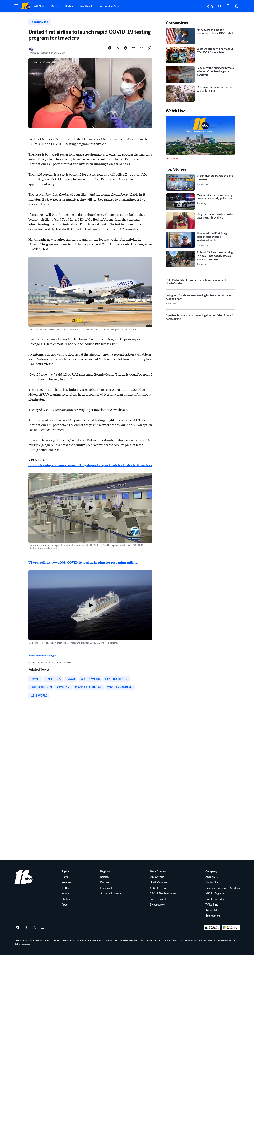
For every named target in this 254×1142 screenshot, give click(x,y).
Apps (64, 904)
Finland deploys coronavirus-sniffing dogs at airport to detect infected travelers (90, 465)
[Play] (200, 135)
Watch (65, 893)
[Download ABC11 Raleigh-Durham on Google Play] (231, 927)
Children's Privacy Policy (63, 940)
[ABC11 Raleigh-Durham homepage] (25, 6)
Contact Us (211, 882)
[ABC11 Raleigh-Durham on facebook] (17, 927)
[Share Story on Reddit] (126, 48)
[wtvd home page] (23, 877)
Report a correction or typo (42, 655)
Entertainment (158, 899)
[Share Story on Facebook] (110, 48)
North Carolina (158, 882)
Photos (66, 899)
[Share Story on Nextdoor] (134, 48)
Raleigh (55, 6)
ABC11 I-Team (158, 888)
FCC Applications (171, 940)
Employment (212, 915)
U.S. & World (157, 877)
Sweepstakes (157, 904)
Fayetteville (86, 6)
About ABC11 (213, 877)
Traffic (65, 888)
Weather (66, 882)
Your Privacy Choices (39, 940)
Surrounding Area (109, 6)
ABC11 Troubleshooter (163, 893)
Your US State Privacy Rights (90, 940)
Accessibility (212, 910)
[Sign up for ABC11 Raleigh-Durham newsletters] (42, 927)
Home (65, 877)
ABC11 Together (215, 893)
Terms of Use (111, 940)
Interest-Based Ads (129, 940)
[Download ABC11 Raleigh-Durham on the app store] (212, 927)
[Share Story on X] (118, 48)
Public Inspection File (150, 940)
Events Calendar (214, 899)
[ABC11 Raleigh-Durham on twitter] (26, 927)
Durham (69, 6)
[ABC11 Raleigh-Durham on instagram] (34, 927)
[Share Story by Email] (141, 48)
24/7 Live (39, 6)
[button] (16, 5)
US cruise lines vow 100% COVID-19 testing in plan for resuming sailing (82, 562)
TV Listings (211, 904)
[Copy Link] (149, 48)
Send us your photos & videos (222, 888)
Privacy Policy (20, 940)
